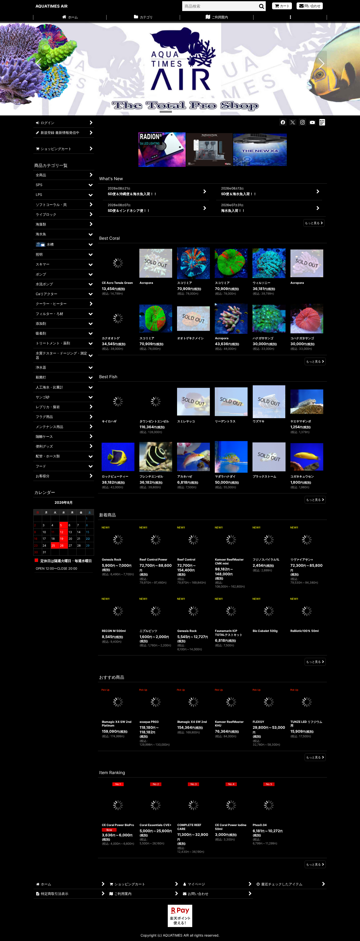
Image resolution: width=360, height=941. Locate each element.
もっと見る (312, 223)
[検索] (261, 6)
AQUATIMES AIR (52, 6)
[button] (290, 17)
